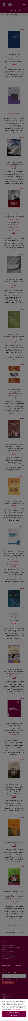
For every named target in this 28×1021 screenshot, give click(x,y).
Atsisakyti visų (14, 1015)
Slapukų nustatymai (14, 1019)
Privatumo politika (15, 1009)
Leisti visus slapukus (14, 1012)
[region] (14, 1010)
